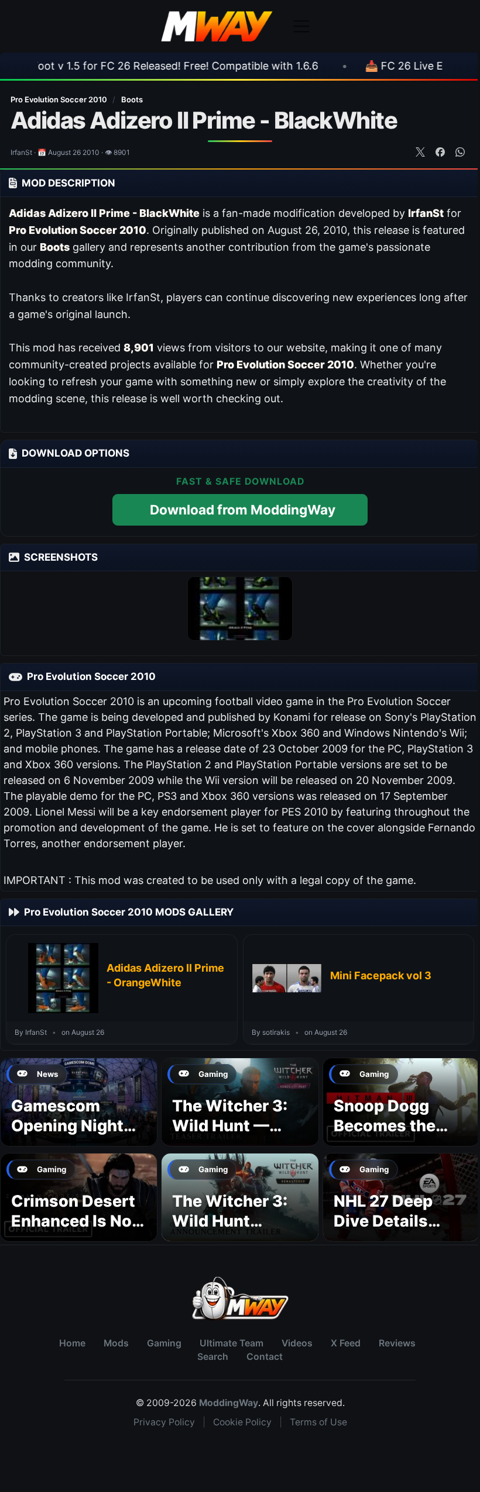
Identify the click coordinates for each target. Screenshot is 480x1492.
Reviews (397, 1343)
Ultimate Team (231, 1343)
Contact (264, 1356)
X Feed (346, 1343)
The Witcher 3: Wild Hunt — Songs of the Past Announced (236, 1135)
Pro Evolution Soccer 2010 (60, 99)
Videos (297, 1343)
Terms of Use (318, 1422)
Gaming (164, 1343)
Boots (132, 99)
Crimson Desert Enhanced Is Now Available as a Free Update (78, 1230)
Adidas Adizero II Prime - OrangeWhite (165, 975)
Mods (116, 1343)
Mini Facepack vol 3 (380, 975)
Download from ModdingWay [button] (242, 509)
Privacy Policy (164, 1422)
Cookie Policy (242, 1422)
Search (212, 1356)
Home (72, 1343)
